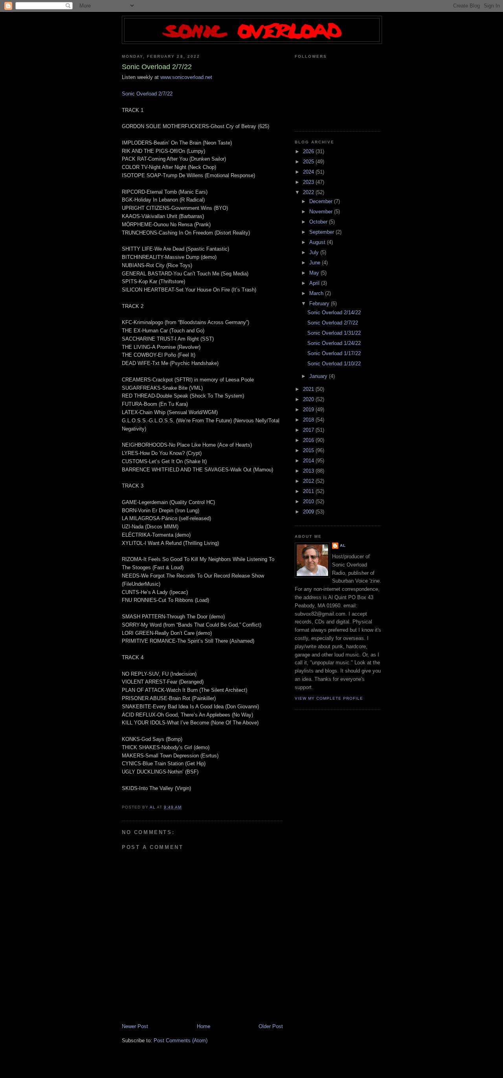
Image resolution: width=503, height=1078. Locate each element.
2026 (309, 151)
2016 (309, 440)
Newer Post (135, 1026)
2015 (309, 450)
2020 (309, 399)
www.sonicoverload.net (186, 77)
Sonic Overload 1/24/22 (334, 343)
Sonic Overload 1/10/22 (334, 364)
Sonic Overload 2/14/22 (334, 312)
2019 (309, 409)
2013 (309, 471)
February (320, 303)
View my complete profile (329, 698)
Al (343, 545)
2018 (309, 420)
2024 (309, 172)
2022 (309, 192)
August (318, 242)
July (314, 252)
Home (203, 1026)
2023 (309, 182)
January (319, 376)
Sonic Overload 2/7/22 (147, 94)
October (319, 222)
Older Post (271, 1026)
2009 (309, 512)
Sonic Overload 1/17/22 (334, 353)
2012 (309, 481)
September (322, 232)
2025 (309, 162)
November (321, 211)
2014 (309, 461)
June (315, 263)
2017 (309, 430)
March (317, 293)
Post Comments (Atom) (180, 1040)
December (321, 201)
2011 (309, 491)
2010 (309, 501)
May (315, 273)
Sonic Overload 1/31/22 (334, 333)
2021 (309, 389)
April (315, 283)
